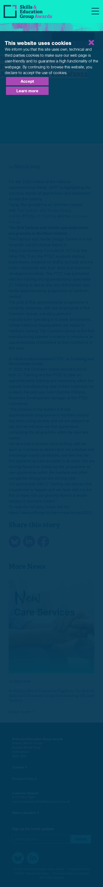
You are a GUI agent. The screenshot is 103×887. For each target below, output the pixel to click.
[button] (73, 36)
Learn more (27, 90)
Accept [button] (27, 81)
